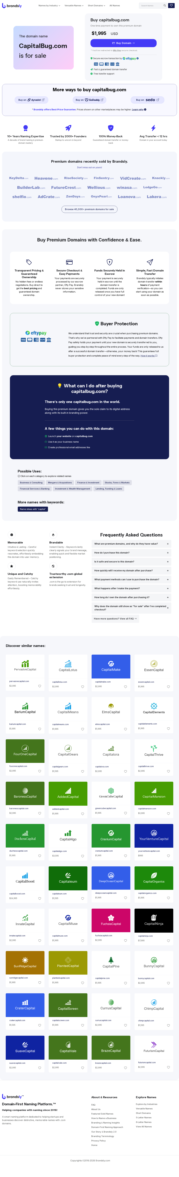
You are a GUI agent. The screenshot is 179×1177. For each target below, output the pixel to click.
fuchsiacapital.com (103, 936)
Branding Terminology (102, 1136)
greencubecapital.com (105, 808)
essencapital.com (146, 682)
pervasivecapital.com (19, 681)
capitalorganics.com (147, 893)
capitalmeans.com (60, 724)
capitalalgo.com (59, 851)
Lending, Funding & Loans (109, 489)
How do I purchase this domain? (111, 553)
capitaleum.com (59, 894)
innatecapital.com (17, 936)
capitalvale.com (59, 1063)
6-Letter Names (143, 1122)
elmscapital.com (102, 724)
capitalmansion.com (147, 808)
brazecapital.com (103, 1063)
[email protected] (100, 447)
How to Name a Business (103, 1118)
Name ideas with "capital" (33, 509)
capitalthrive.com (146, 766)
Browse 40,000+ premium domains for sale (89, 209)
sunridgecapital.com (18, 978)
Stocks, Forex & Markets (117, 482)
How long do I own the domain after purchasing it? (121, 597)
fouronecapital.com (18, 766)
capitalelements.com (147, 724)
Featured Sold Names (102, 1114)
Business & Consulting (31, 482)
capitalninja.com (145, 936)
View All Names (144, 1126)
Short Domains (95, 5)
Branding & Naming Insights (105, 1122)
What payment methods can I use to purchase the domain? (126, 579)
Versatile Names (73, 5)
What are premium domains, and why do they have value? (126, 544)
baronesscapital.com (18, 808)
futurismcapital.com (147, 1062)
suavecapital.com (17, 1063)
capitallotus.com (59, 682)
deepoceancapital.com (105, 893)
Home (94, 1145)
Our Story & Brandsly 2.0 (103, 1132)
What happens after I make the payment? (117, 588)
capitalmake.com (103, 682)
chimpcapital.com (146, 1021)
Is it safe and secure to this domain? (114, 561)
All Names (115, 5)
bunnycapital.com (146, 978)
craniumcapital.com (104, 851)
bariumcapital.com (17, 724)
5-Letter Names (143, 1117)
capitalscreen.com (60, 1020)
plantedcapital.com (61, 978)
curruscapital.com (103, 1020)
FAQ (93, 1105)
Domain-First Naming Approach (107, 1127)
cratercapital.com (17, 1020)
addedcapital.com (60, 809)
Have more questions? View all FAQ (114, 619)
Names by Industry (48, 5)
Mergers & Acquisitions (60, 482)
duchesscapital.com (18, 851)
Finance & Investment (88, 482)
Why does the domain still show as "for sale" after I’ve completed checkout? (130, 608)
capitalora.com (102, 767)
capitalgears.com (60, 767)
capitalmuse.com (59, 936)
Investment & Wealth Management (72, 489)
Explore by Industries (146, 1104)
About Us (95, 1109)
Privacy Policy (98, 1140)
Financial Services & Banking (35, 489)
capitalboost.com (17, 893)
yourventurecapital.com (149, 851)
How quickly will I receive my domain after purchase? (123, 570)
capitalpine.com (102, 978)
